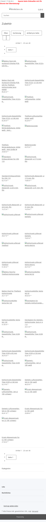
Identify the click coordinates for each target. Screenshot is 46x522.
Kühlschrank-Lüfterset (10, 233)
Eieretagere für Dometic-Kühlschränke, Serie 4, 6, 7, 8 (34, 322)
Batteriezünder (30, 145)
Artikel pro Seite (33, 33)
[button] (32, 9)
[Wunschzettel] (35, 9)
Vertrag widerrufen (11, 506)
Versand (35, 511)
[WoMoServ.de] (16, 9)
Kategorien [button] (6, 468)
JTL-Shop (26, 517)
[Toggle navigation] (4, 9)
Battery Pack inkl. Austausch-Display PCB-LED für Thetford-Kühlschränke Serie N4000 (11, 85)
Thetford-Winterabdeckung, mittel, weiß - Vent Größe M (11, 147)
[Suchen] (42, 15)
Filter (6, 33)
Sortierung (17, 33)
